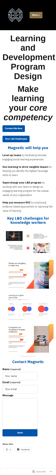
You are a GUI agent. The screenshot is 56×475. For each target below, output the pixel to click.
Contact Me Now (13, 128)
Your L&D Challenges (16, 139)
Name (11, 369)
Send (20, 432)
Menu (37, 15)
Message (7, 395)
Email (11, 382)
